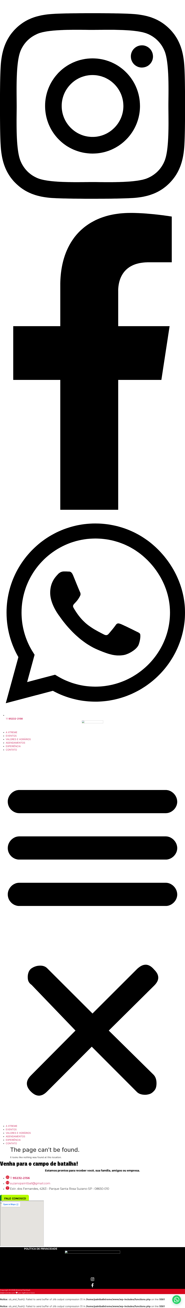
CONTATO (11, 749)
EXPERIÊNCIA (13, 746)
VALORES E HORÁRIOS (18, 739)
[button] (92, 937)
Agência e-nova (28, 1293)
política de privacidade (40, 1248)
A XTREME (11, 732)
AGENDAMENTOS (15, 742)
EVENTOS (11, 735)
